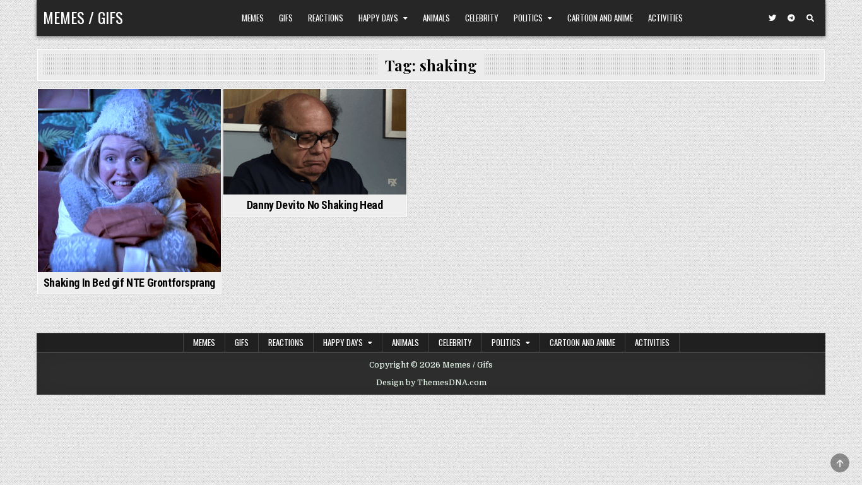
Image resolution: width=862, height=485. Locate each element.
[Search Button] (810, 18)
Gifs (286, 17)
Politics (528, 17)
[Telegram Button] (791, 18)
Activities (665, 17)
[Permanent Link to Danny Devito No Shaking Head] (314, 142)
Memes (253, 17)
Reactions (325, 17)
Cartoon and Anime (600, 17)
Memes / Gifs (83, 17)
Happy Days (378, 17)
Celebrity (482, 17)
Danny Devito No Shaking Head (315, 205)
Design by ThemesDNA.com (431, 382)
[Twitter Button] (772, 18)
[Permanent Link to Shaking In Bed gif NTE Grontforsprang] (129, 180)
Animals (436, 17)
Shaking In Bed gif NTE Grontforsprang (129, 282)
